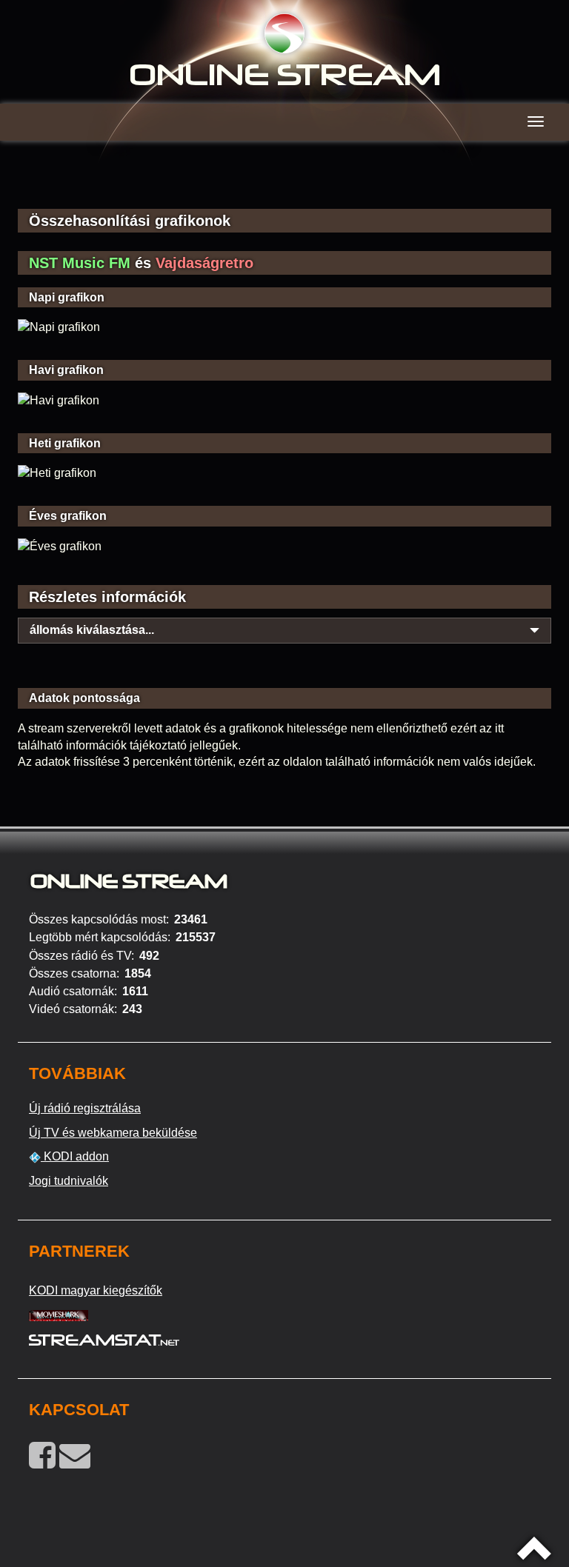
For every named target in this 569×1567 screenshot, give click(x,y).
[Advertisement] (284, 185)
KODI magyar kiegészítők (95, 1290)
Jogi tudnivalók (68, 1181)
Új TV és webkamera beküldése (113, 1132)
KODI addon (75, 1156)
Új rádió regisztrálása (85, 1108)
